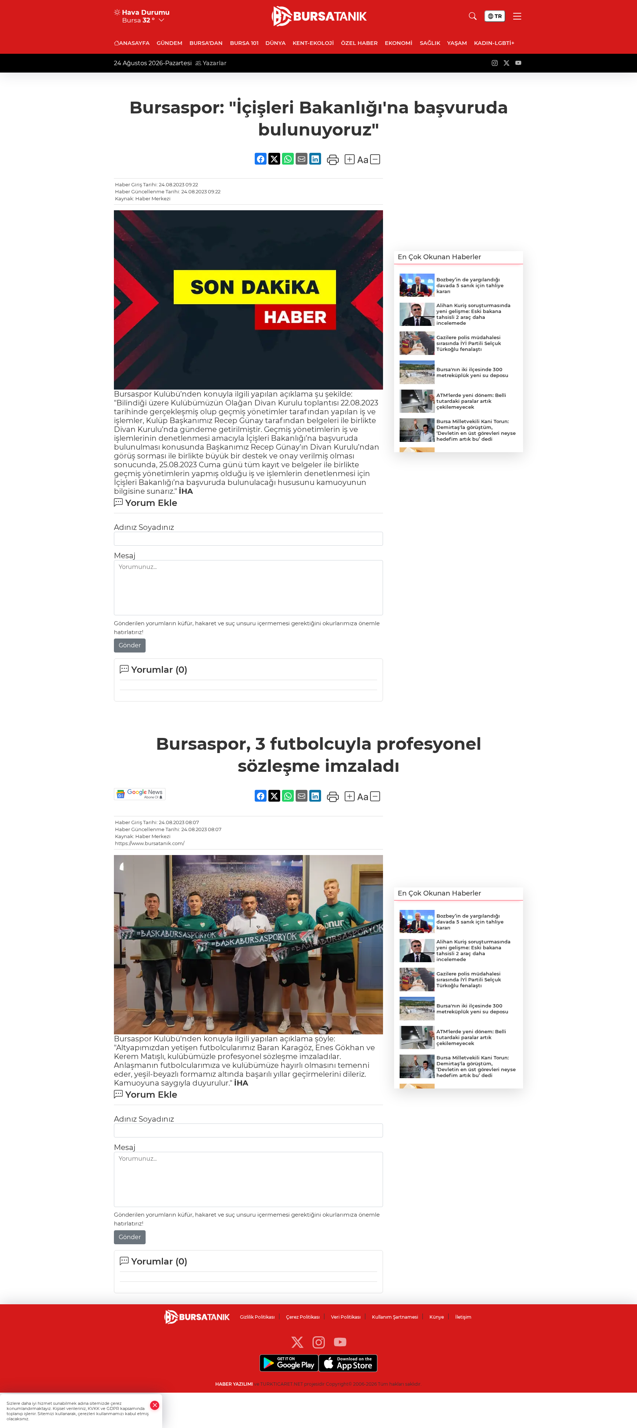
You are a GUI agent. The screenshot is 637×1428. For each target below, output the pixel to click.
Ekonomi (399, 43)
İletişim (463, 1317)
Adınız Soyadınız (144, 527)
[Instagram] (319, 1342)
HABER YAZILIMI (234, 1384)
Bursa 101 (244, 43)
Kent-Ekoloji (313, 43)
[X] (297, 1342)
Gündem (169, 43)
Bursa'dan (206, 43)
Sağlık (430, 43)
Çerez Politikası (303, 1317)
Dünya (275, 43)
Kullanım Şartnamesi (395, 1317)
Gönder (130, 645)
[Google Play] (289, 1363)
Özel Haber (359, 43)
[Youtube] (340, 1342)
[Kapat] (154, 1405)
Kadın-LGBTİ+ (494, 43)
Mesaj (124, 555)
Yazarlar (214, 63)
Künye (436, 1317)
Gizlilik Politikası (257, 1317)
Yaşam (457, 43)
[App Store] (347, 1363)
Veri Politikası (346, 1317)
